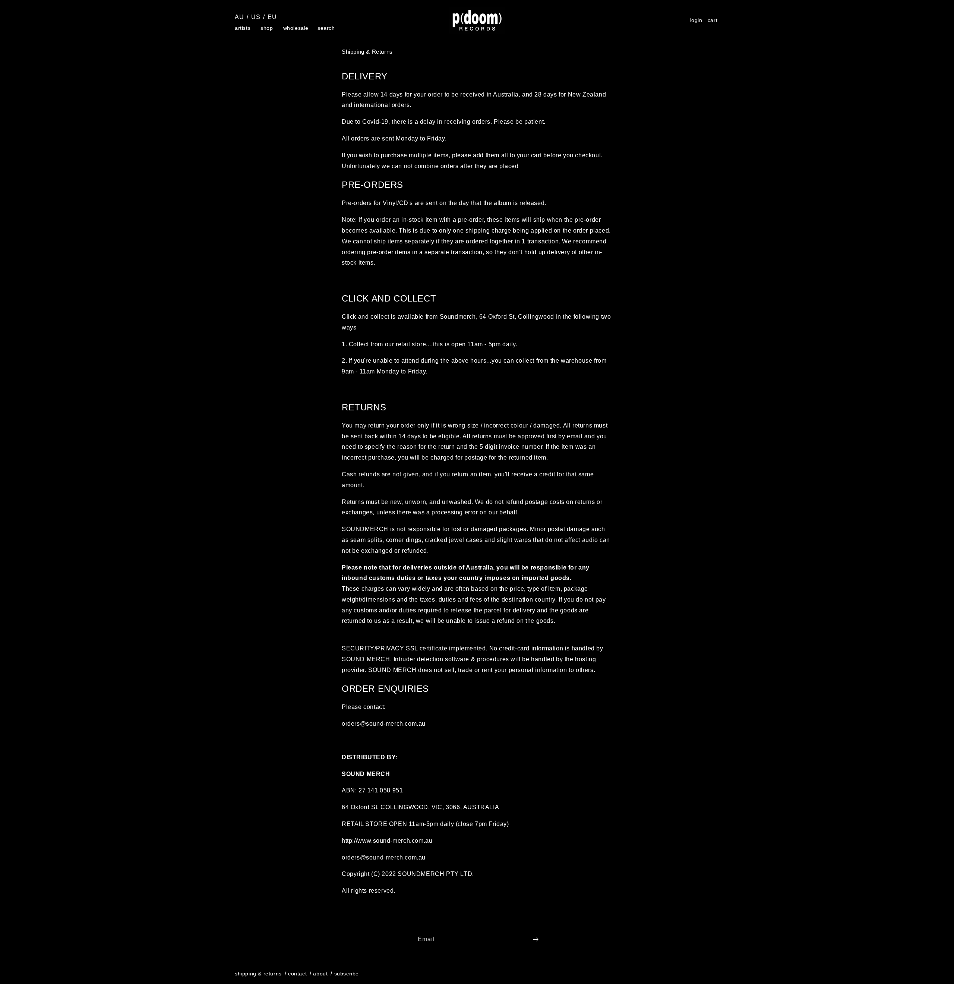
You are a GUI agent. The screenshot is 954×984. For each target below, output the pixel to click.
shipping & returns (258, 974)
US (255, 17)
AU (239, 17)
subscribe (346, 974)
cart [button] (714, 21)
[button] (243, 28)
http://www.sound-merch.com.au (387, 841)
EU (272, 17)
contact (297, 974)
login (696, 20)
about (320, 974)
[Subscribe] (535, 939)
